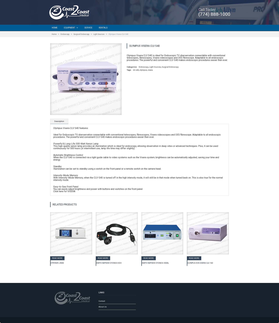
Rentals (103, 28)
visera (150, 70)
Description (59, 121)
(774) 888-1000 (214, 14)
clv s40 (136, 70)
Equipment (69, 28)
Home (55, 28)
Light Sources (98, 34)
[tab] (59, 121)
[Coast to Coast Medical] (70, 12)
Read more (57, 258)
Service (88, 28)
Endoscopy (65, 34)
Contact (102, 301)
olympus (143, 70)
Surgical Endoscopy (81, 34)
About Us (103, 307)
